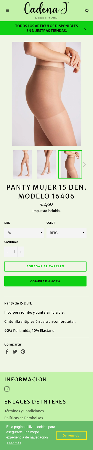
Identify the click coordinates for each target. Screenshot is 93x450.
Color (50, 222)
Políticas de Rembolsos (23, 418)
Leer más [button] (14, 443)
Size (7, 222)
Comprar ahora (45, 281)
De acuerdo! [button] (72, 435)
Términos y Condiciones (24, 411)
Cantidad (11, 241)
